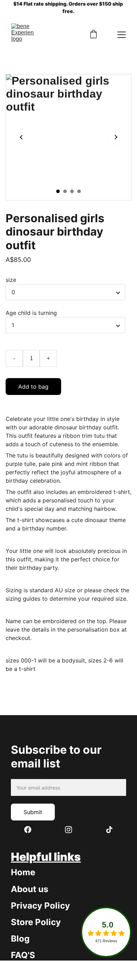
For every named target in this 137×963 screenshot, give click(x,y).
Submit (33, 812)
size (11, 279)
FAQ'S (23, 955)
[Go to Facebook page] (31, 829)
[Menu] (121, 35)
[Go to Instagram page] (72, 829)
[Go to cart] (93, 34)
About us (29, 889)
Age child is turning (31, 312)
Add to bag (33, 386)
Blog (20, 939)
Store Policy (36, 922)
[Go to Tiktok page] (109, 829)
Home (23, 872)
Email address (29, 774)
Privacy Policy (40, 906)
